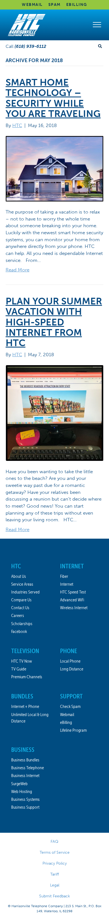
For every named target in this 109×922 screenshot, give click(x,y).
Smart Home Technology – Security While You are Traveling (53, 98)
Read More (17, 270)
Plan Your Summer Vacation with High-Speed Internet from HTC (54, 322)
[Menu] (97, 25)
